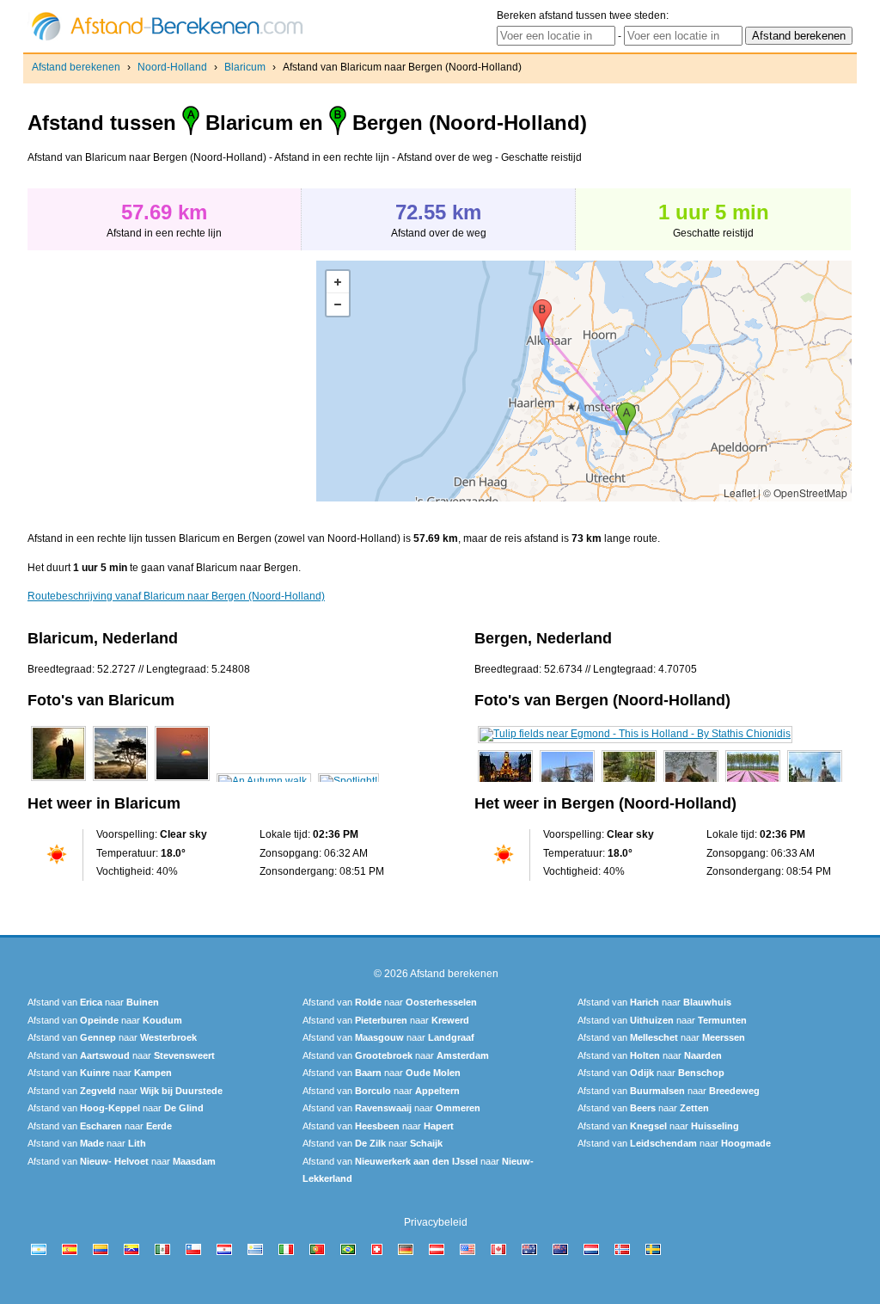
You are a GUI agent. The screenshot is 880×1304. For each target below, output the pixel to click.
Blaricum (245, 67)
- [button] (338, 304)
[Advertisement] (172, 381)
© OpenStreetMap (805, 492)
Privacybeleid (436, 1222)
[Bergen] (635, 734)
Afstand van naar (93, 1002)
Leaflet (739, 492)
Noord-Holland (172, 67)
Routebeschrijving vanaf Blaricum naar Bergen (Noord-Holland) (176, 596)
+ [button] (338, 282)
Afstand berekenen (76, 67)
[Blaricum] (58, 781)
